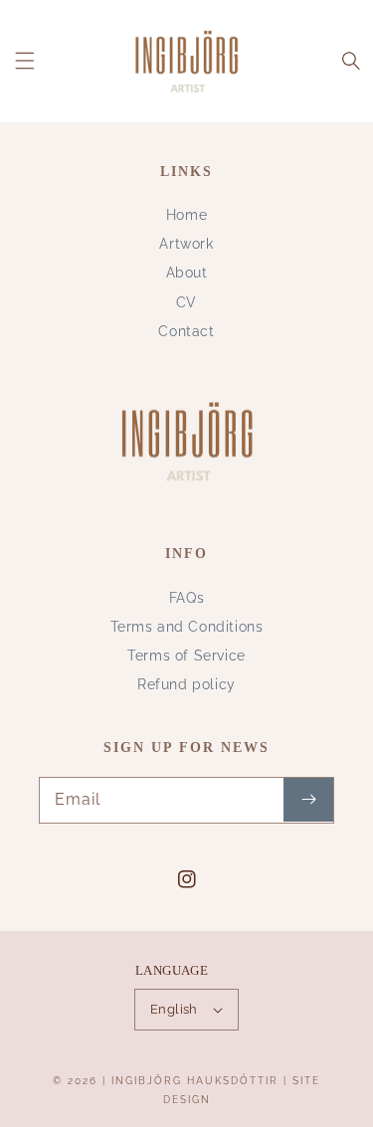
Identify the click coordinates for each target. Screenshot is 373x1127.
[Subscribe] (308, 800)
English (174, 1009)
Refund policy (186, 684)
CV (186, 302)
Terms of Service (186, 655)
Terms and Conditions (187, 627)
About (187, 273)
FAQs (186, 598)
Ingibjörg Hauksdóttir (195, 1080)
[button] (25, 61)
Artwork (186, 244)
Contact (186, 331)
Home (186, 215)
